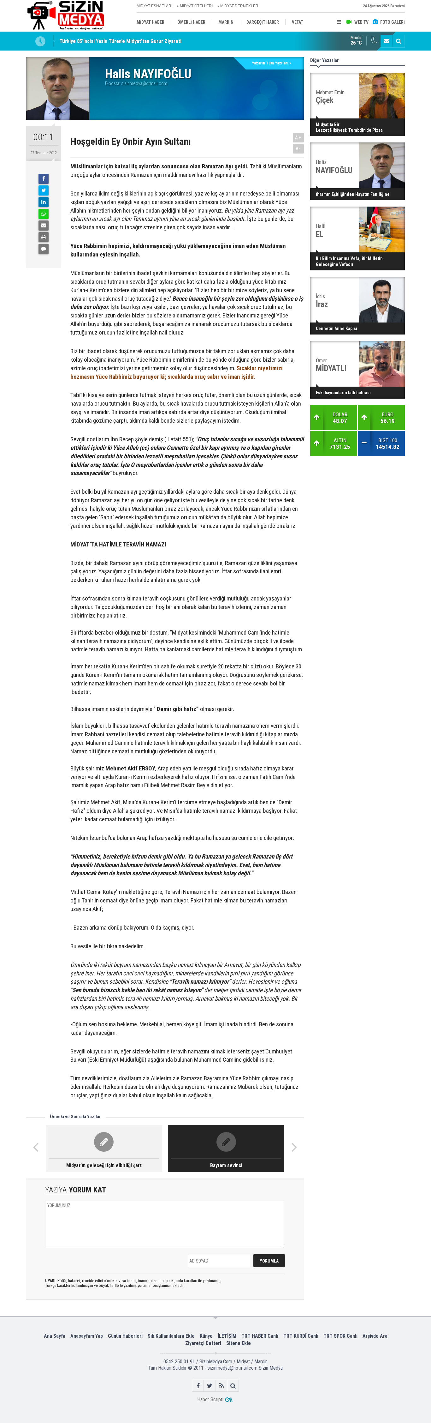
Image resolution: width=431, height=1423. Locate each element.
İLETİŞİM (227, 1336)
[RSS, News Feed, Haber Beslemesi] (221, 1385)
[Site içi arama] (398, 41)
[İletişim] (387, 41)
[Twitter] (43, 190)
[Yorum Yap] (43, 249)
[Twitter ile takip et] (210, 1385)
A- (298, 149)
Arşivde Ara (375, 1336)
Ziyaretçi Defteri (203, 1343)
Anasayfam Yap (86, 1336)
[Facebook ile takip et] (198, 1385)
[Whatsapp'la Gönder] (43, 214)
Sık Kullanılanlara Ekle (171, 1336)
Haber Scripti (210, 1399)
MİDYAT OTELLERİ (196, 6)
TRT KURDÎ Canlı (300, 1336)
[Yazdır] (43, 237)
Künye (206, 1336)
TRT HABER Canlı (259, 1336)
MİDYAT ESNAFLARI (154, 6)
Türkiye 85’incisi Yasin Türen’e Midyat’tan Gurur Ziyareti (120, 41)
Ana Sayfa (54, 1336)
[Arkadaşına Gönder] (43, 225)
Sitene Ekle (238, 1343)
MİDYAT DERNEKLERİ (239, 6)
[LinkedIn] (43, 202)
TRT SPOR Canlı (340, 1336)
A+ (298, 138)
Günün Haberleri (125, 1336)
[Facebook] (43, 179)
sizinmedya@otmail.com (144, 83)
